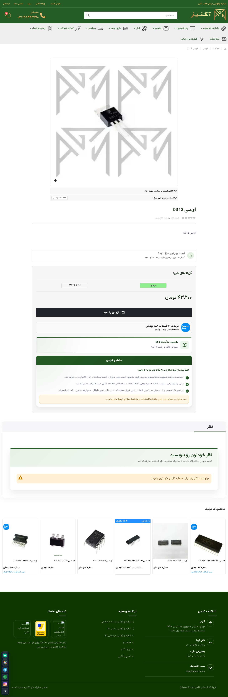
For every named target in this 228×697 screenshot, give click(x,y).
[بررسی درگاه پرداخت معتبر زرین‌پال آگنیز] (40, 629)
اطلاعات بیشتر (59, 197)
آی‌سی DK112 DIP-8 (102, 561)
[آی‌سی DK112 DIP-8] (95, 539)
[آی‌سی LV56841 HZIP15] (20, 539)
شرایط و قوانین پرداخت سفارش (116, 622)
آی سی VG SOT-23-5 (64, 561)
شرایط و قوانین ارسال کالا (119, 629)
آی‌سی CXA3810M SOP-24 (211, 561)
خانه (225, 49)
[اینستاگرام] (5, 684)
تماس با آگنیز (124, 656)
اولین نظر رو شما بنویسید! (167, 218)
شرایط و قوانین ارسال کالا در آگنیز (212, 3)
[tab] (210, 427)
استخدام (127, 642)
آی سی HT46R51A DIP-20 (137, 561)
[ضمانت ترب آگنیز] (22, 628)
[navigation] (5, 673)
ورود (29, 3)
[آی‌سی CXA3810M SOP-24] (208, 539)
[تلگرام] (5, 670)
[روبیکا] (5, 662)
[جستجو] (88, 15)
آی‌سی (205, 49)
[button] (55, 181)
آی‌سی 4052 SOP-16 (177, 561)
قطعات (216, 49)
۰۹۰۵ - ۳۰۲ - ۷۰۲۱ (195, 656)
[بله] (5, 655)
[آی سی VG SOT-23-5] (58, 539)
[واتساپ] (5, 677)
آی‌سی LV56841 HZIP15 (25, 561)
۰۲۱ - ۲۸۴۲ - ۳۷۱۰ (195, 645)
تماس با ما (18, 3)
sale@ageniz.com (195, 671)
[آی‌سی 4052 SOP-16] (170, 539)
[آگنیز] (208, 15)
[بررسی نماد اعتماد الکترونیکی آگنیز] (58, 629)
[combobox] (130, 15)
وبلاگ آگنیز (40, 3)
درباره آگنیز (126, 649)
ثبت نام (6, 3)
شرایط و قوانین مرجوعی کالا (118, 635)
